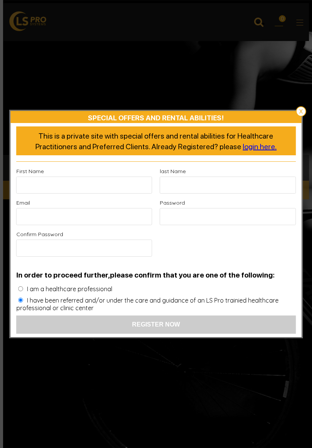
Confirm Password (39, 234)
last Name (173, 171)
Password (172, 202)
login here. (260, 146)
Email (23, 202)
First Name (30, 171)
